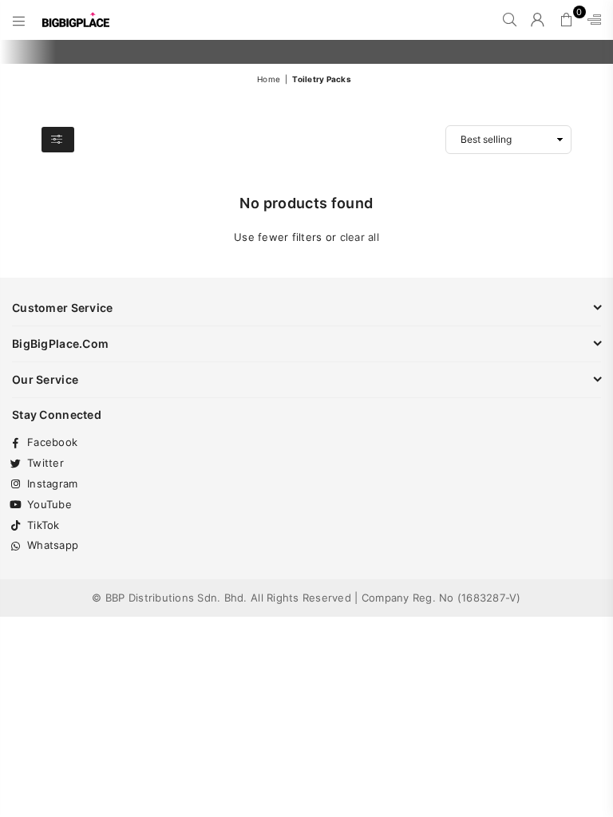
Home (268, 79)
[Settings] (590, 20)
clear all (359, 237)
